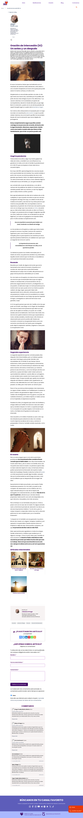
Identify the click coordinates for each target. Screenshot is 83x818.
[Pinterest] (29, 637)
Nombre (13, 655)
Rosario (42, 472)
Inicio (23, 3)
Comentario (14, 670)
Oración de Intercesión (37, 623)
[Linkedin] (26, 637)
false (14, 695)
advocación (29, 113)
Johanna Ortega (12, 24)
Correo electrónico (16, 662)
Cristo (36, 208)
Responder (14, 719)
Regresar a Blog (12, 12)
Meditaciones (37, 3)
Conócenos (75, 3)
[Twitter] (23, 637)
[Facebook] (20, 637)
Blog (62, 3)
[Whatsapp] (32, 637)
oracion (28, 623)
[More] (34, 637)
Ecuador (14, 623)
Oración (51, 3)
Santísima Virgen (38, 107)
